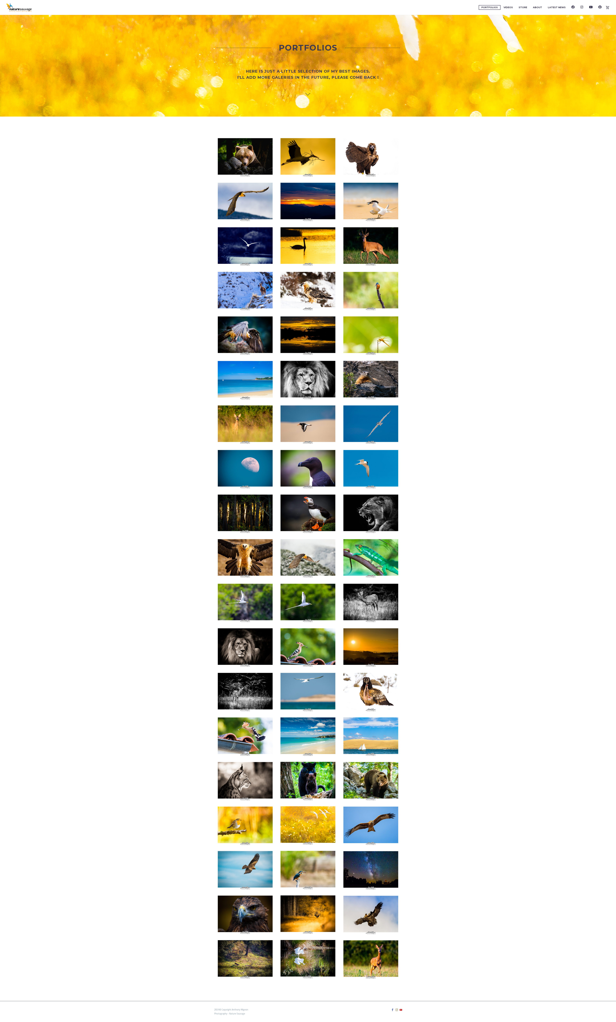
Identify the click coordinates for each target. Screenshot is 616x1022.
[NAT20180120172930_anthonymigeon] (245, 958)
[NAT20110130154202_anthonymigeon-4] (245, 335)
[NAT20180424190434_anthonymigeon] (245, 468)
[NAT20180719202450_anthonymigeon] (245, 691)
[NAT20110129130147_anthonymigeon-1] (308, 290)
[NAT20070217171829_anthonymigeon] (308, 156)
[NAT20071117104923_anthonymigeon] (245, 290)
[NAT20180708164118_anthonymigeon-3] (308, 424)
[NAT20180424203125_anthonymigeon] (245, 513)
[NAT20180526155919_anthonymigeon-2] (245, 156)
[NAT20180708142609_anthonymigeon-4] (308, 691)
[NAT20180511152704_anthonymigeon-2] (245, 245)
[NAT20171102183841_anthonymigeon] (308, 201)
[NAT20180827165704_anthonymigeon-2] (371, 379)
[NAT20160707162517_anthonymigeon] (308, 468)
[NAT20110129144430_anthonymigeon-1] (308, 557)
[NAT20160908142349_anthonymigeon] (371, 290)
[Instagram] (396, 1010)
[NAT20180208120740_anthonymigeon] (371, 557)
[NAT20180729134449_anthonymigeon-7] (371, 424)
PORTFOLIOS (489, 7)
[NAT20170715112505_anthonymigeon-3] (371, 468)
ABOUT (537, 7)
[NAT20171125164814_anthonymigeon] (308, 824)
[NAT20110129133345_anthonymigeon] (371, 691)
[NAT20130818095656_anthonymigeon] (245, 646)
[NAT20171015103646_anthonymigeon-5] (308, 958)
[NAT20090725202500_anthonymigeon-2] (245, 736)
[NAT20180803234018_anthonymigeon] (371, 869)
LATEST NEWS (557, 7)
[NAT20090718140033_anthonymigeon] (245, 780)
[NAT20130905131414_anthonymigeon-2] (308, 869)
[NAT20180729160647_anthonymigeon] (371, 736)
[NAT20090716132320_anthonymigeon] (371, 201)
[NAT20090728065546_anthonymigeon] (371, 646)
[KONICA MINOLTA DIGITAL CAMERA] (308, 334)
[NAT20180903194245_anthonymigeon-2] (245, 424)
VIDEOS (508, 7)
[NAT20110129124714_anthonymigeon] (371, 914)
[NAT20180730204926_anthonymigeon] (371, 245)
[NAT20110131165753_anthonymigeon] (371, 825)
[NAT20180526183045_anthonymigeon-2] (371, 780)
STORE (523, 7)
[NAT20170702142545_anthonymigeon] (245, 869)
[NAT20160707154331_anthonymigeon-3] (308, 513)
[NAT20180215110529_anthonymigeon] (308, 602)
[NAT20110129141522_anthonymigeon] (371, 156)
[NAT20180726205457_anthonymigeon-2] (371, 958)
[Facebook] (392, 1010)
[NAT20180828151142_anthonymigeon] (245, 914)
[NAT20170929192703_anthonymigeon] (308, 914)
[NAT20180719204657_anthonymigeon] (371, 602)
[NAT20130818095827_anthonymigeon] (308, 379)
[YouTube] (401, 1010)
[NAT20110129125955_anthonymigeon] (245, 201)
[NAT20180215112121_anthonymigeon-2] (245, 602)
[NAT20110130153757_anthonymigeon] (245, 557)
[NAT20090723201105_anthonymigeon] (308, 646)
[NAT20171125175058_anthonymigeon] (308, 245)
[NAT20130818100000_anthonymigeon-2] (371, 513)
